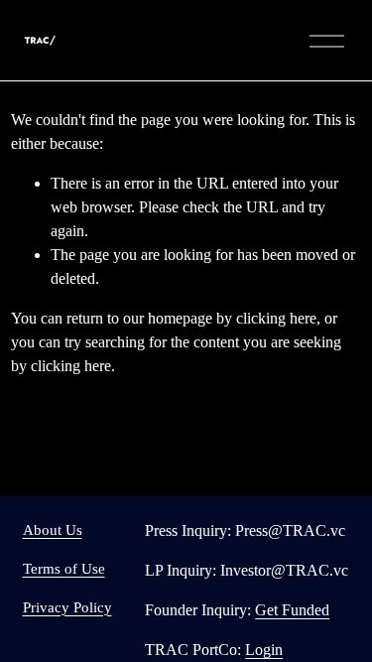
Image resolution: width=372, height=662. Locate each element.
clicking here (276, 318)
